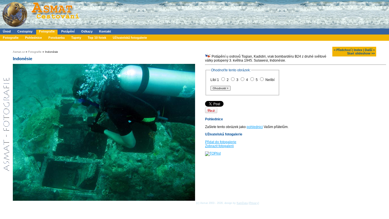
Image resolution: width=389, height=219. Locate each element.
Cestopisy (24, 31)
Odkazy (87, 31)
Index (358, 50)
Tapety (76, 37)
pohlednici (255, 127)
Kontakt (105, 31)
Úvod (7, 31)
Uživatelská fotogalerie (130, 37)
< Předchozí (342, 50)
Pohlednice (33, 37)
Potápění (68, 31)
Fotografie (47, 31)
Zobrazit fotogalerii (219, 146)
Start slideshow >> (361, 53)
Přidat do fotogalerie (220, 142)
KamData (242, 203)
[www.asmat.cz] (40, 27)
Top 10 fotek (97, 37)
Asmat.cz (19, 51)
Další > (370, 50)
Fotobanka (56, 37)
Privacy (253, 203)
